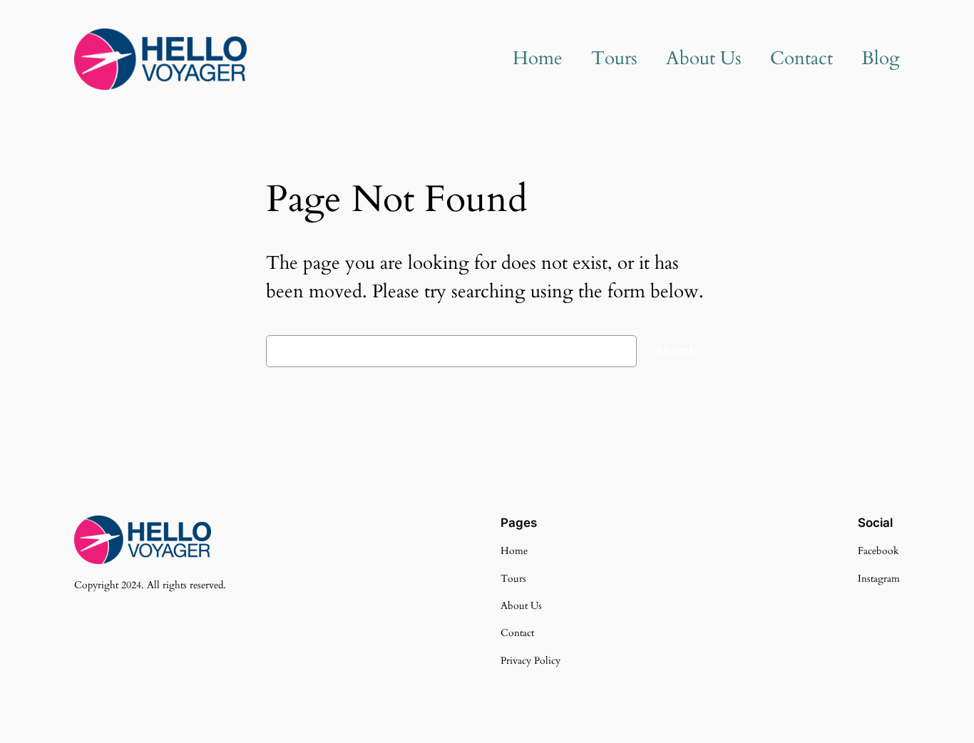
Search (676, 351)
